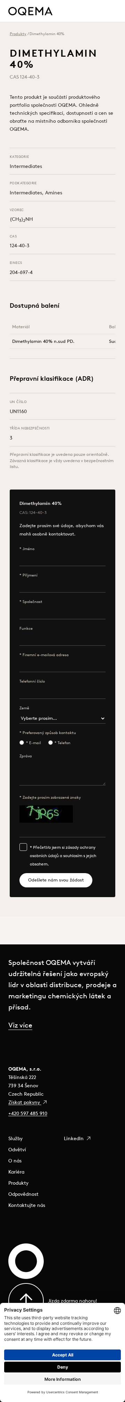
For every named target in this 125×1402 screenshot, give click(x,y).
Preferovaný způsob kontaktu (49, 732)
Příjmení (30, 575)
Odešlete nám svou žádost (56, 880)
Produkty (18, 33)
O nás (15, 1161)
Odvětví (17, 1149)
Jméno (28, 548)
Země (24, 708)
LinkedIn (74, 1138)
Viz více (20, 1025)
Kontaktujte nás (26, 1205)
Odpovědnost (23, 1194)
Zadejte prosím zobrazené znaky (52, 797)
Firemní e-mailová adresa (46, 654)
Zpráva (25, 756)
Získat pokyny (24, 1102)
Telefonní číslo (32, 681)
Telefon (64, 742)
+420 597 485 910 (27, 1113)
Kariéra (16, 1172)
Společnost (32, 601)
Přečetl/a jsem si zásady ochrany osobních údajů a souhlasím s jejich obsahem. (63, 856)
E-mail (35, 742)
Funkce (26, 628)
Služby (15, 1138)
